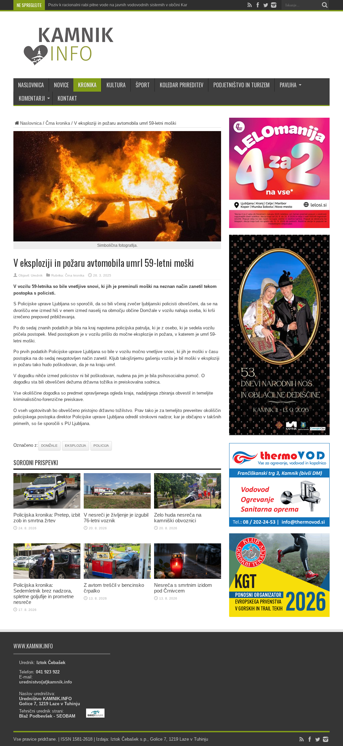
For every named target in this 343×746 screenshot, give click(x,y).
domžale (49, 445)
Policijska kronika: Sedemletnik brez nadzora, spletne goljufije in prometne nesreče (43, 593)
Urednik (37, 275)
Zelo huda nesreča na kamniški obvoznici (177, 517)
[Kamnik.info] (63, 62)
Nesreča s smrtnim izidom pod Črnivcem (183, 588)
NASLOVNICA (31, 85)
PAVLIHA (288, 85)
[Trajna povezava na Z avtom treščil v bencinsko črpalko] (117, 577)
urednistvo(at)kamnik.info (45, 681)
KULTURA (116, 85)
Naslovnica (31, 123)
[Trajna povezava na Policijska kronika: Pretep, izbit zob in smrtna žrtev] (46, 507)
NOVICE (61, 85)
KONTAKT (67, 98)
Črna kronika (58, 123)
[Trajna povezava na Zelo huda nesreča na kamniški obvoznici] (187, 507)
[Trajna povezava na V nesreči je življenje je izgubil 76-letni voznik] (117, 507)
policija (101, 445)
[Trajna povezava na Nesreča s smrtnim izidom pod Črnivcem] (187, 577)
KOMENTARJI (32, 98)
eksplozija (75, 445)
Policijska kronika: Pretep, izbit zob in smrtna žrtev (46, 517)
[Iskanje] (325, 5)
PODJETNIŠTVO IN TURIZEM (241, 85)
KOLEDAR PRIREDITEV (181, 85)
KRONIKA (87, 85)
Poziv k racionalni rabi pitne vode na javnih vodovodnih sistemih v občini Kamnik (121, 5)
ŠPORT (143, 85)
